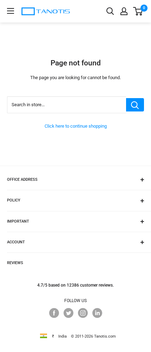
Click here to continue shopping (76, 126)
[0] (138, 11)
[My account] (123, 11)
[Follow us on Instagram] (83, 313)
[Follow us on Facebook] (54, 313)
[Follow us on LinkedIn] (97, 313)
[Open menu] (10, 11)
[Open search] (110, 11)
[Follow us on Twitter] (68, 313)
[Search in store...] (135, 104)
